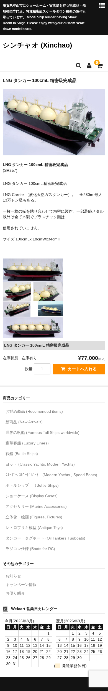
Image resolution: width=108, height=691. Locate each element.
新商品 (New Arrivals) (24, 422)
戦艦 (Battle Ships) (22, 453)
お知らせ (13, 576)
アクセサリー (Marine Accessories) (36, 506)
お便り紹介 (15, 593)
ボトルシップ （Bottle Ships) (32, 485)
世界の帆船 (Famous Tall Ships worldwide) (42, 432)
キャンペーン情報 (21, 584)
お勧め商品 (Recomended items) (34, 411)
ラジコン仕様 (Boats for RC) (30, 548)
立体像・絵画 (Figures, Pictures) (34, 517)
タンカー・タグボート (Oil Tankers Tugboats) (45, 538)
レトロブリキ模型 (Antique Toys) (34, 527)
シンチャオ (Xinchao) (37, 45)
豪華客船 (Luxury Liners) (27, 443)
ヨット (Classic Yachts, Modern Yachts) (40, 464)
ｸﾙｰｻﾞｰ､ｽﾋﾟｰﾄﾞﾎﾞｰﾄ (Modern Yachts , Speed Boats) (51, 475)
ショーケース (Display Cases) (32, 496)
